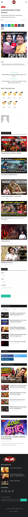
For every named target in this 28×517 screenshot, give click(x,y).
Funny (20, 98)
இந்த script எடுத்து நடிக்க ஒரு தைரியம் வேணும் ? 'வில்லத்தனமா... (13, 218)
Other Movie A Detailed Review (9, 174)
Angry (3, 107)
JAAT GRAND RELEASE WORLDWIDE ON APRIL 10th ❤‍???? (14, 75)
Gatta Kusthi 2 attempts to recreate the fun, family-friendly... (18, 393)
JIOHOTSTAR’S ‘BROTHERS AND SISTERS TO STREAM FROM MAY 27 (18, 328)
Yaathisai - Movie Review (15, 480)
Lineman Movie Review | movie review (11, 196)
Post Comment (5, 296)
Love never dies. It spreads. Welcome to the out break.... (13, 438)
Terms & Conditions (13, 511)
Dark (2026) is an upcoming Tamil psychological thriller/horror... (17, 314)
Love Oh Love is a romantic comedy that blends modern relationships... (18, 386)
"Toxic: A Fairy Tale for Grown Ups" (18, 341)
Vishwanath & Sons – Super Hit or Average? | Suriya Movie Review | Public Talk (14, 82)
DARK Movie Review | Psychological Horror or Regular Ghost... (18, 335)
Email (2, 279)
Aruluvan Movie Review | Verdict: (17, 399)
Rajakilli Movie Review (7, 262)
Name (2, 272)
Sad (9, 107)
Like (4, 98)
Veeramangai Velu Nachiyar (15, 467)
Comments (4, 269)
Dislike (9, 98)
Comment (3, 285)
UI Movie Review (5, 241)
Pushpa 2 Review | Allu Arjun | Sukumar (11, 153)
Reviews (3, 7)
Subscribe (23, 500)
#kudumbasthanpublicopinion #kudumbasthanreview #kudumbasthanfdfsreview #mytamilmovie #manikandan (13, 64)
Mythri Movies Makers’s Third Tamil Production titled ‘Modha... (18, 321)
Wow (15, 107)
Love (15, 98)
